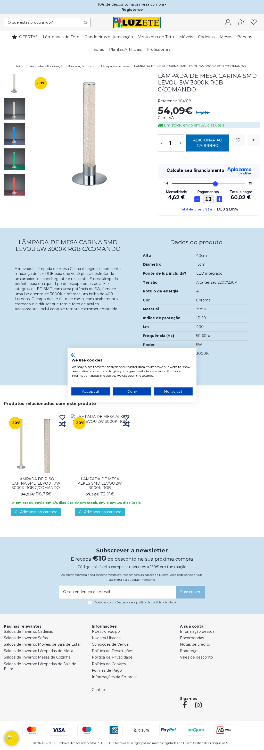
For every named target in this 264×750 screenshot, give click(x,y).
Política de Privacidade (112, 657)
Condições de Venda (110, 644)
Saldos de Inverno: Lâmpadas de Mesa (38, 650)
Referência (167, 101)
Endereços (189, 650)
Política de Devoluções (112, 650)
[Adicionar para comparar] (254, 140)
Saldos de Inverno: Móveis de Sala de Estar (42, 644)
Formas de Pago (107, 670)
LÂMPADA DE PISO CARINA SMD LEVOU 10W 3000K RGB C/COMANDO (36, 483)
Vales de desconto (196, 657)
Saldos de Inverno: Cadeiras (28, 631)
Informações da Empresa (114, 677)
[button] (11, 738)
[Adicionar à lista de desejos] (238, 140)
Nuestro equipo (106, 631)
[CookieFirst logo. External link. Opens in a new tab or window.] (73, 354)
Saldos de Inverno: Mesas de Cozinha (37, 657)
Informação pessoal (197, 631)
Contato (99, 689)
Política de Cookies (109, 664)
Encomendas (192, 638)
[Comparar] (62, 424)
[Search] (85, 22)
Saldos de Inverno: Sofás (26, 638)
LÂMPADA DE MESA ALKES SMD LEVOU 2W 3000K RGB (100, 483)
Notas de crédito (195, 644)
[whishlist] (253, 23)
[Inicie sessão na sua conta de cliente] (228, 23)
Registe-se (132, 9)
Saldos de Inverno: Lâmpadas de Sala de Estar (40, 666)
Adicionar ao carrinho (207, 143)
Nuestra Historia (106, 638)
